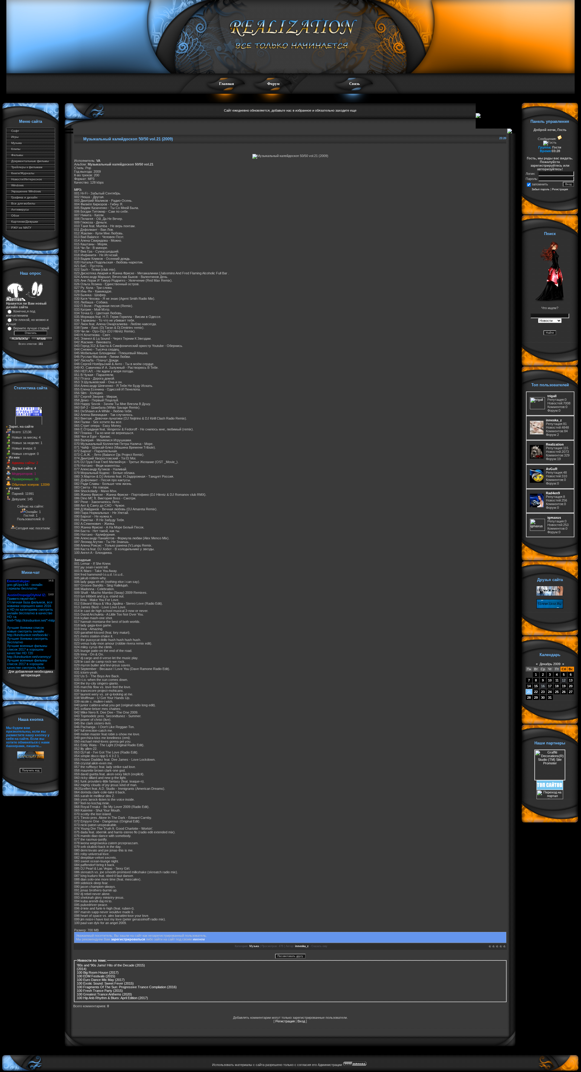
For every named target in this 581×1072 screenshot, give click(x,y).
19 (564, 686)
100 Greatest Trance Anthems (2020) (104, 994)
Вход (301, 1021)
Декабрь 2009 (550, 664)
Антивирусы (20, 209)
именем (199, 939)
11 (557, 680)
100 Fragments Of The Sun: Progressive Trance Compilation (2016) (127, 987)
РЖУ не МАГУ (21, 227)
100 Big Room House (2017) (98, 972)
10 (550, 680)
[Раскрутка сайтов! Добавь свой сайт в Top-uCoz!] (550, 788)
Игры (14, 137)
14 (529, 686)
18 (557, 686)
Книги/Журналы (22, 173)
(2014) (82, 969)
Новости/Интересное (26, 179)
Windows (17, 185)
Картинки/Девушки (24, 221)
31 (550, 697)
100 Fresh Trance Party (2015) (100, 990)
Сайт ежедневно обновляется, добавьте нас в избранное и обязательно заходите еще (290, 110)
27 (571, 692)
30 (543, 697)
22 (536, 692)
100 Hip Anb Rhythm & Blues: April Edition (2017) (112, 998)
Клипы (15, 149)
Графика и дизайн (24, 197)
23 (543, 692)
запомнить (540, 184)
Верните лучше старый (31, 328)
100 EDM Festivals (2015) (96, 976)
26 (564, 692)
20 (571, 686)
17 (550, 686)
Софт (15, 130)
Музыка (16, 143)
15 (536, 686)
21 (529, 692)
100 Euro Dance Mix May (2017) (101, 980)
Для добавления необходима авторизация (30, 673)
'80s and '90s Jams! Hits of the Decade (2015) (111, 965)
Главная (226, 83)
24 (550, 692)
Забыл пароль (541, 189)
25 (557, 692)
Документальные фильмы (30, 161)
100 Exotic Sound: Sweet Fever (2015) (105, 983)
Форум (273, 83)
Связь (354, 83)
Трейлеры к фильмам (26, 167)
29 (536, 697)
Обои (15, 215)
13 (571, 680)
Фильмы (17, 155)
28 (529, 697)
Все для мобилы (23, 203)
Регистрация (285, 1021)
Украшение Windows (26, 191)
